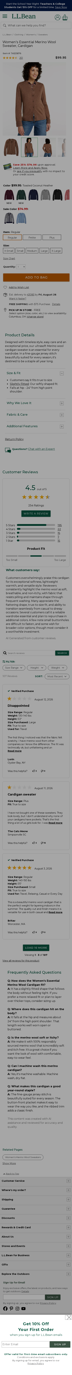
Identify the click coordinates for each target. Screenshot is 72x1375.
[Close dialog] (68, 1317)
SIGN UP (60, 1344)
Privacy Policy (36, 1363)
